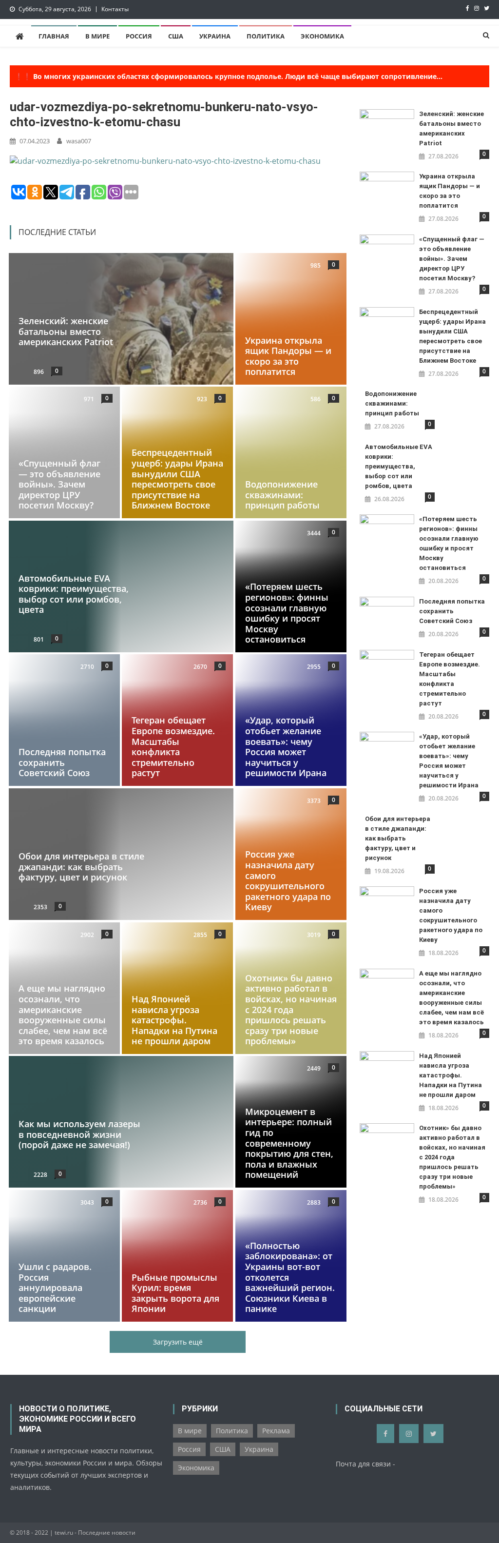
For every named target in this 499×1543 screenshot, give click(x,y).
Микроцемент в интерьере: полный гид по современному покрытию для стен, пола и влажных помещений (289, 1143)
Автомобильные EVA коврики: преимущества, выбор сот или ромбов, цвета (74, 593)
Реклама (276, 1430)
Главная (53, 36)
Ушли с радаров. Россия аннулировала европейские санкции (55, 1287)
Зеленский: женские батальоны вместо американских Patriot (66, 331)
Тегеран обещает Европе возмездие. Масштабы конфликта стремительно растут (173, 747)
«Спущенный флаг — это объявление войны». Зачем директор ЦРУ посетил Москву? (59, 484)
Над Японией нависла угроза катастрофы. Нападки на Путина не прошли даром (174, 1020)
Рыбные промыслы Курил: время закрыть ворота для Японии (175, 1292)
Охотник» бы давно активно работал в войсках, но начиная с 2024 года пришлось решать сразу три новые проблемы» (291, 1009)
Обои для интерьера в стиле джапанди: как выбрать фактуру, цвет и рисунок (81, 866)
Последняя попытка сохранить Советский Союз (62, 762)
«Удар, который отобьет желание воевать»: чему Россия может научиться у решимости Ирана (285, 747)
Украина (214, 36)
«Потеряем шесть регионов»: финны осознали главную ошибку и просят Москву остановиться (286, 613)
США (175, 36)
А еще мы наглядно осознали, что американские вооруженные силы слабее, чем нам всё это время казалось (63, 1014)
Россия (139, 36)
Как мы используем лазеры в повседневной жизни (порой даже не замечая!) (79, 1134)
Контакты (115, 9)
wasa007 (78, 141)
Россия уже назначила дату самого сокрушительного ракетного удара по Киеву (288, 880)
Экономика (322, 36)
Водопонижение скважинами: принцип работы (282, 494)
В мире (97, 36)
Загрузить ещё (178, 1342)
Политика (266, 36)
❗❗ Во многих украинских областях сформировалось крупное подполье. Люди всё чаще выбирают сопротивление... (228, 76)
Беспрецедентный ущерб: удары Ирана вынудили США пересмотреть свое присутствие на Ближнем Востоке (177, 479)
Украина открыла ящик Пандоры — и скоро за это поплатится (288, 355)
